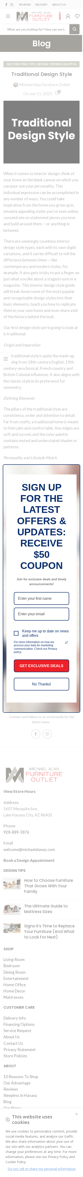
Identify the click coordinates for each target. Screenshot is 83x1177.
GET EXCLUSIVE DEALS (41, 666)
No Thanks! (41, 684)
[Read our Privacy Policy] (66, 642)
